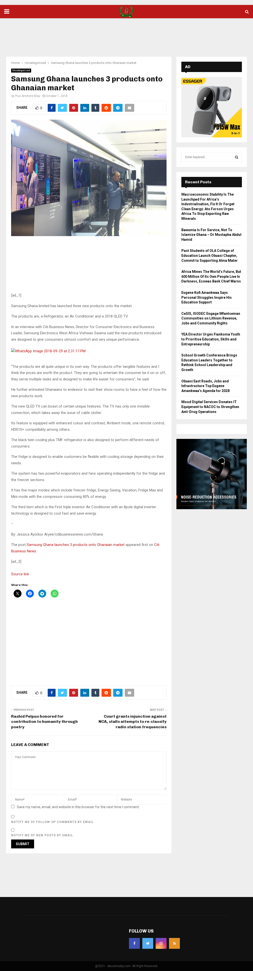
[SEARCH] (236, 157)
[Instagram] (161, 943)
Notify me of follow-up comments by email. (53, 822)
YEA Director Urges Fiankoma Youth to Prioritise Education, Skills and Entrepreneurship (210, 339)
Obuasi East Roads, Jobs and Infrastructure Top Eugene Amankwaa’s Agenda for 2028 (205, 386)
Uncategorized (21, 70)
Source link (20, 574)
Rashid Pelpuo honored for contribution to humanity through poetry (44, 721)
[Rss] (174, 943)
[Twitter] (147, 943)
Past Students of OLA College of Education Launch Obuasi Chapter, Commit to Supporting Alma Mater (209, 255)
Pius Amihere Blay (27, 96)
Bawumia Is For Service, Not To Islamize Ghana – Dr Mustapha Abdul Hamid (211, 235)
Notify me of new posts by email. (42, 835)
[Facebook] (134, 943)
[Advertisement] (126, 34)
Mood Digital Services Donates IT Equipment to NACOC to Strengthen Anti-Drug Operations (210, 406)
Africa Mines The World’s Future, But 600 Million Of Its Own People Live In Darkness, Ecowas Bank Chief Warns (211, 276)
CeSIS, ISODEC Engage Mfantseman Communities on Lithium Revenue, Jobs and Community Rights (210, 318)
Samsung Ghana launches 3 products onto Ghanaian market (76, 544)
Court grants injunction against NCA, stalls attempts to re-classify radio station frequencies (133, 721)
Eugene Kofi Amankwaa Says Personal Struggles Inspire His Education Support (206, 297)
